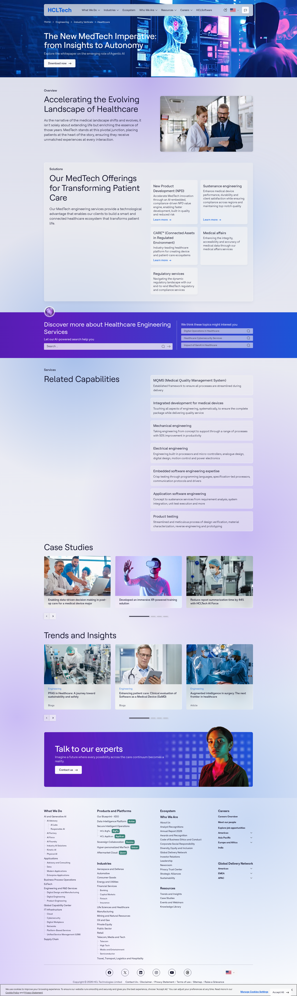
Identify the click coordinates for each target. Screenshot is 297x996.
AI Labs (54, 825)
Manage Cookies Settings (254, 991)
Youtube (172, 972)
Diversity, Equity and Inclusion (176, 848)
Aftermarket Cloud (111, 852)
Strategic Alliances (170, 873)
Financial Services (107, 886)
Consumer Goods (106, 877)
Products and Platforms (114, 811)
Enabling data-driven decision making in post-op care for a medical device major (77, 601)
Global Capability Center (57, 905)
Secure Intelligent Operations (113, 826)
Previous (47, 616)
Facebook (109, 972)
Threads (187, 972)
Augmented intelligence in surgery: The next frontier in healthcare (218, 694)
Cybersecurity (53, 918)
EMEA (221, 873)
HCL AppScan (112, 836)
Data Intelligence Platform (116, 821)
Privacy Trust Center (171, 869)
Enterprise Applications (58, 875)
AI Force (51, 837)
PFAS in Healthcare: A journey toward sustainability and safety (71, 694)
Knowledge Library (170, 906)
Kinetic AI (51, 849)
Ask (225, 10)
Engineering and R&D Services (60, 888)
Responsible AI (58, 829)
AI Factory (52, 833)
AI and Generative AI (55, 816)
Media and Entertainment (112, 949)
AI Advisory (52, 820)
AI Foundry (52, 841)
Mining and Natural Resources (113, 915)
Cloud (50, 914)
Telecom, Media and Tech (111, 937)
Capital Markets (107, 894)
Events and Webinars (171, 902)
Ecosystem (129, 10)
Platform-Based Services (59, 930)
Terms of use (184, 981)
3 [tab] (159, 616)
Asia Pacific (224, 837)
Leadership (166, 860)
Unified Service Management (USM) (63, 934)
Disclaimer (146, 981)
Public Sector (104, 928)
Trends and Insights (171, 894)
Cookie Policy (12, 992)
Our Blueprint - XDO (108, 816)
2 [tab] (153, 616)
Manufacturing (105, 911)
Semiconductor (107, 953)
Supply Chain (51, 939)
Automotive (103, 873)
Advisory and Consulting (58, 862)
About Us (165, 822)
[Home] (59, 10)
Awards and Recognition (173, 835)
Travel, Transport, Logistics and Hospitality (120, 958)
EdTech (48, 884)
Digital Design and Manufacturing (63, 892)
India (220, 847)
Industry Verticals (83, 22)
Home (47, 21)
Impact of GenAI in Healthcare (200, 345)
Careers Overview (228, 816)
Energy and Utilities (107, 881)
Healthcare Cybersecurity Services (203, 338)
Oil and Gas (103, 920)
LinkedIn (140, 972)
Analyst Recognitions (171, 826)
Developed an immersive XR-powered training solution (148, 601)
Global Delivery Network (173, 852)
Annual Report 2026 (171, 831)
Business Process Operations (60, 879)
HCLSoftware (204, 10)
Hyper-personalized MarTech (117, 847)
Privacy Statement (164, 981)
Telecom (104, 941)
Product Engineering (56, 900)
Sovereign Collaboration (115, 841)
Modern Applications (57, 871)
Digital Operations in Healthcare (201, 330)
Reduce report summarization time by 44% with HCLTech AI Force (217, 601)
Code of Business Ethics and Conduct (180, 839)
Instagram (156, 972)
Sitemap (197, 981)
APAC (221, 878)
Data (49, 866)
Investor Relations (170, 856)
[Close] (291, 990)
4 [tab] (165, 616)
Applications (51, 858)
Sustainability (167, 878)
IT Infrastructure (53, 909)
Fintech (103, 898)
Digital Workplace (55, 922)
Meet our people (227, 822)
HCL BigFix (109, 831)
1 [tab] (139, 616)
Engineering (62, 22)
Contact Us (131, 981)
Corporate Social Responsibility (177, 843)
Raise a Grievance (214, 981)
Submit (168, 346)
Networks (51, 926)
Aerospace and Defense (110, 869)
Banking (104, 890)
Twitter (125, 972)
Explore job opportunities (231, 827)
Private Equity (104, 924)
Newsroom (166, 865)
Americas (223, 832)
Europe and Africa (228, 842)
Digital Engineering (56, 896)
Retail (100, 932)
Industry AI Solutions (57, 845)
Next (53, 616)
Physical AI (52, 854)
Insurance (104, 902)
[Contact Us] (245, 10)
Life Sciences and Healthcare (113, 907)
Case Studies (167, 898)
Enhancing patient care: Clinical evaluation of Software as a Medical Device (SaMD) (148, 694)
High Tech (105, 945)
